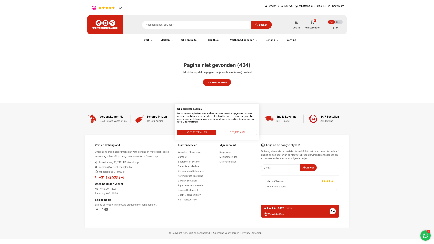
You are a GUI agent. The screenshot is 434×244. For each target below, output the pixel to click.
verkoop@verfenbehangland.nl (115, 167)
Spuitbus (213, 40)
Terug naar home (217, 82)
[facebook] (97, 210)
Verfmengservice (187, 199)
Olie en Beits (188, 40)
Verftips (291, 40)
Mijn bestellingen (229, 157)
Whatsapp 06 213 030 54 (312, 6)
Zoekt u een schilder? (189, 195)
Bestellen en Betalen (189, 161)
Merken (165, 40)
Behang (270, 40)
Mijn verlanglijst (228, 161)
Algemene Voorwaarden (191, 185)
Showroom (338, 6)
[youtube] (106, 210)
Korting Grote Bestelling (190, 176)
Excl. (338, 22)
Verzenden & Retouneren (191, 171)
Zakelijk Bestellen (187, 180)
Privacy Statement (188, 190)
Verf (146, 40)
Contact (182, 157)
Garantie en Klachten (189, 166)
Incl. (331, 22)
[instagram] (102, 210)
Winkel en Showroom (189, 152)
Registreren (226, 152)
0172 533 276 (285, 6)
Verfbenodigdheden (242, 40)
